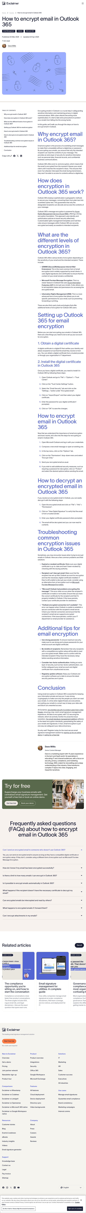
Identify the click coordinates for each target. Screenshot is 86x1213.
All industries (63, 1083)
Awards (33, 1137)
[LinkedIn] (14, 1187)
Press (32, 1129)
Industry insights (8, 1141)
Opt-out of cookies (75, 1208)
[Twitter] (11, 1187)
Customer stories (8, 1124)
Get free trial (11, 803)
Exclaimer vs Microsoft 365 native (14, 1107)
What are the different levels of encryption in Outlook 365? (18, 123)
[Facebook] (3, 1187)
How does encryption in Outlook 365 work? (18, 118)
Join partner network (10, 1070)
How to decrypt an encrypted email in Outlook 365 (19, 136)
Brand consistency (65, 1103)
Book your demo (27, 803)
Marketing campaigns (66, 1107)
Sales (60, 1070)
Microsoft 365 (30, 31)
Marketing (62, 1062)
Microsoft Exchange (37, 1079)
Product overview (36, 1058)
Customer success (65, 1075)
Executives (62, 1079)
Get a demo (6, 1062)
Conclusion (7, 150)
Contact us (6, 1165)
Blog (4, 1129)
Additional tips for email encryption (15, 146)
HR (59, 1066)
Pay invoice (6, 1174)
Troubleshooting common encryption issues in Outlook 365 (19, 142)
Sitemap (5, 1178)
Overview (5, 1058)
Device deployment (37, 1099)
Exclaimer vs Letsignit (10, 1099)
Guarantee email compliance (69, 1099)
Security (33, 1066)
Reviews (33, 1141)
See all (79, 945)
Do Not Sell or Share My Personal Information (18, 1208)
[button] (43, 850)
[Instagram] (7, 1187)
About (32, 1124)
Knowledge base (8, 1161)
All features (34, 1090)
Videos (4, 1145)
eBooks (5, 1137)
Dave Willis (12, 46)
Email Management (8, 31)
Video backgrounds (37, 1107)
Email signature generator (11, 1150)
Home (4, 13)
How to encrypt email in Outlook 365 (16, 131)
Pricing (4, 1066)
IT (59, 1058)
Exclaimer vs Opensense (11, 1103)
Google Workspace (37, 1075)
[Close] (81, 1200)
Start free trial (9, 1041)
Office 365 (34, 1070)
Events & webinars (9, 1133)
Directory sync (35, 1103)
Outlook (20, 31)
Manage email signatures (67, 1095)
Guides (11, 13)
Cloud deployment (37, 1095)
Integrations (34, 1062)
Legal (4, 1169)
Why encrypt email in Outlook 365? (15, 114)
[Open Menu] (82, 3)
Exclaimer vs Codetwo (10, 1095)
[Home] (10, 3)
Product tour (7, 1079)
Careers (33, 1133)
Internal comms (64, 1111)
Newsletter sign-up (9, 1075)
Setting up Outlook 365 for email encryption (18, 127)
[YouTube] (18, 1187)
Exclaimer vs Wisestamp (11, 1090)
